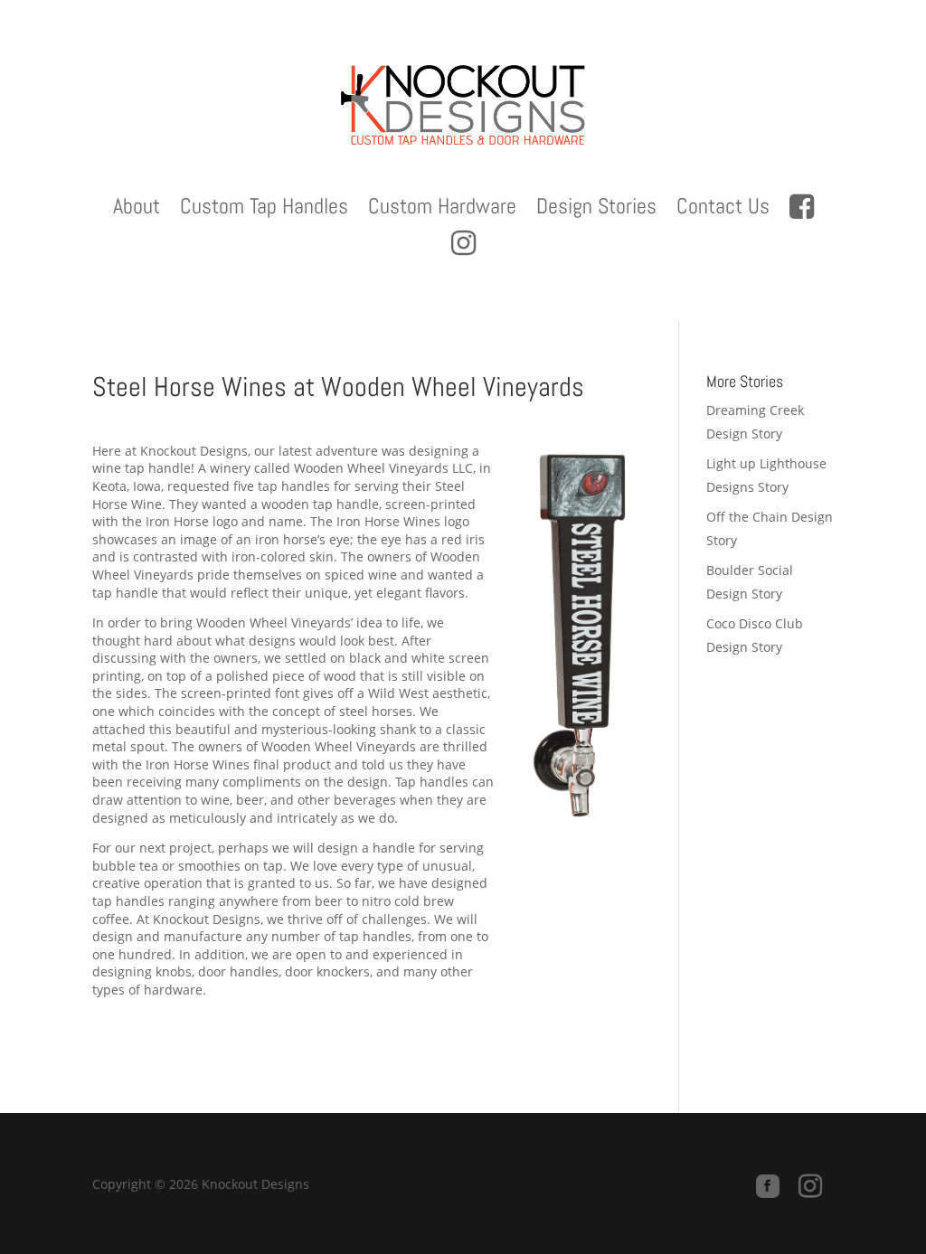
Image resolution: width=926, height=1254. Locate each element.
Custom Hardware (442, 210)
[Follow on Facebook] (768, 1186)
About (136, 210)
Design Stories (596, 210)
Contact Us (723, 210)
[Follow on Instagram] (810, 1186)
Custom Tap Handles (264, 210)
